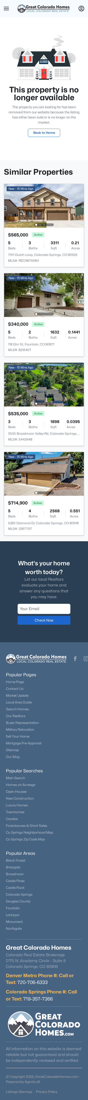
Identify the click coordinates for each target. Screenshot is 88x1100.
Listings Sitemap (19, 1092)
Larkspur (13, 915)
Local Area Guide (19, 702)
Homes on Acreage (20, 785)
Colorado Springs (19, 894)
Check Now (44, 620)
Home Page (15, 682)
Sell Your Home (17, 736)
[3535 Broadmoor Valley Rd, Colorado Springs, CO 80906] (44, 384)
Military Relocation (20, 729)
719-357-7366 (38, 999)
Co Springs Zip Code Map (25, 839)
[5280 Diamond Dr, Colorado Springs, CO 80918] (44, 473)
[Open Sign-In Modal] (81, 8)
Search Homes (17, 709)
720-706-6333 (32, 982)
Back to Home (44, 133)
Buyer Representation (22, 723)
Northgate (14, 928)
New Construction (20, 798)
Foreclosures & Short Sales (26, 826)
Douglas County (18, 901)
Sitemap (12, 750)
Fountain (13, 908)
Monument (14, 922)
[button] (6, 8)
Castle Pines (15, 881)
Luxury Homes (17, 805)
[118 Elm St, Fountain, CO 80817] (44, 294)
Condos (12, 819)
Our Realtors (15, 716)
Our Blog (13, 757)
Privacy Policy (46, 1092)
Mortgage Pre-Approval (23, 743)
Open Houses (16, 791)
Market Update (17, 695)
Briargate (13, 867)
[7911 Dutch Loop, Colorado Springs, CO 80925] (44, 205)
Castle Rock (15, 888)
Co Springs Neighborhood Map (29, 832)
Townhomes (15, 812)
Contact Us (14, 689)
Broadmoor (15, 874)
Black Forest (15, 860)
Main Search (15, 778)
